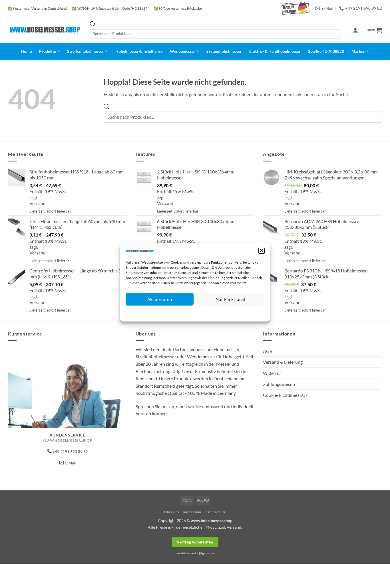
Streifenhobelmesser (85, 51)
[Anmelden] (355, 30)
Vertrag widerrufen (195, 541)
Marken (358, 51)
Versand (37, 203)
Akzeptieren (159, 299)
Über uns (171, 512)
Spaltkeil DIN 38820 (326, 51)
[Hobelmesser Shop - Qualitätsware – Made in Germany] (44, 29)
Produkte (47, 51)
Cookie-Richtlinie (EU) (285, 395)
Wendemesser (182, 51)
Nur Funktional (230, 299)
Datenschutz (199, 312)
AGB (267, 351)
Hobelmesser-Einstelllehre (138, 51)
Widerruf (272, 373)
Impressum (220, 312)
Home (26, 51)
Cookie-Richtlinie (174, 312)
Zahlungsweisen (279, 384)
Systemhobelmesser (224, 51)
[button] (261, 250)
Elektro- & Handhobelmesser (275, 51)
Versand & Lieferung (283, 362)
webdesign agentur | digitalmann (195, 553)
